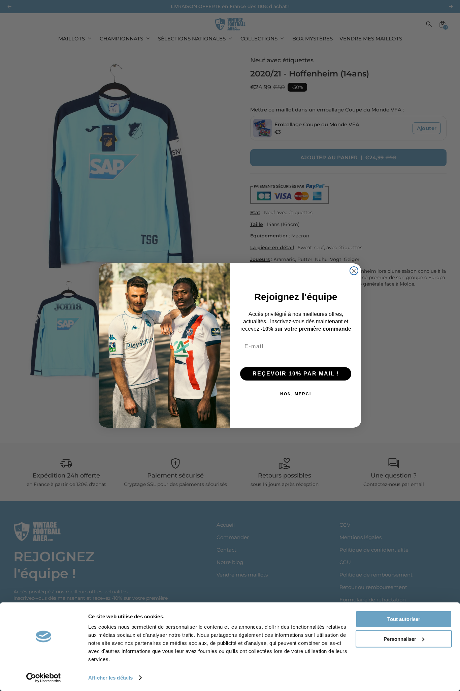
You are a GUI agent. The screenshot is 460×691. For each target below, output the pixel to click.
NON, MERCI (295, 394)
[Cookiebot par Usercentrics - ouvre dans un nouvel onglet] (43, 678)
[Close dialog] (354, 271)
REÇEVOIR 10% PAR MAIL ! (296, 373)
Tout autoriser (403, 619)
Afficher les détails (110, 678)
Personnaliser (400, 638)
